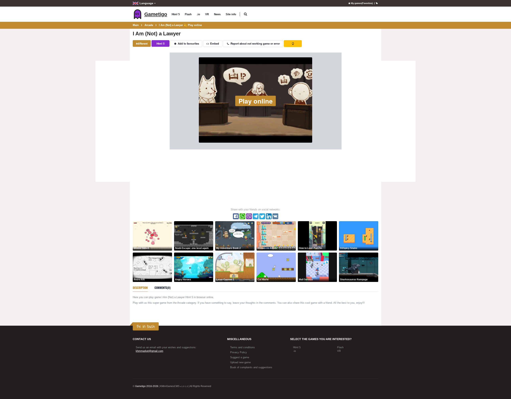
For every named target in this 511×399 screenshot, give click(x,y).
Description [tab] (140, 288)
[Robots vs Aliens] (276, 235)
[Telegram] (255, 216)
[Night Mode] (293, 43)
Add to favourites (188, 43)
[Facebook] (236, 216)
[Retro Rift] (152, 267)
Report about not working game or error (255, 43)
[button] (245, 14)
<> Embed (212, 43)
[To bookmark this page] (376, 3)
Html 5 (176, 14)
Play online (256, 100)
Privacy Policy (238, 352)
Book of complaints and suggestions (251, 367)
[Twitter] (262, 216)
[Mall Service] (317, 267)
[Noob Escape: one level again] (193, 235)
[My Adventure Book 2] (235, 235)
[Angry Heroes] (193, 267)
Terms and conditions (242, 347)
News (217, 14)
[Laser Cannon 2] (235, 267)
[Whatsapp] (242, 216)
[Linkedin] (269, 216)
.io (198, 14)
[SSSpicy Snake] (358, 235)
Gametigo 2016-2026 (146, 386)
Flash (188, 14)
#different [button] (142, 43)
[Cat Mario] (276, 267)
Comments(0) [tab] (162, 288)
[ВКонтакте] (275, 216)
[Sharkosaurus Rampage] (358, 267)
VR (207, 14)
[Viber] (249, 216)
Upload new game (240, 362)
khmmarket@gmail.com (149, 350)
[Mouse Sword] (152, 235)
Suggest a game (239, 357)
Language (146, 3)
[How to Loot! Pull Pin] (317, 235)
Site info (231, 14)
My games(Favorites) (362, 3)
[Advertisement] (112, 122)
